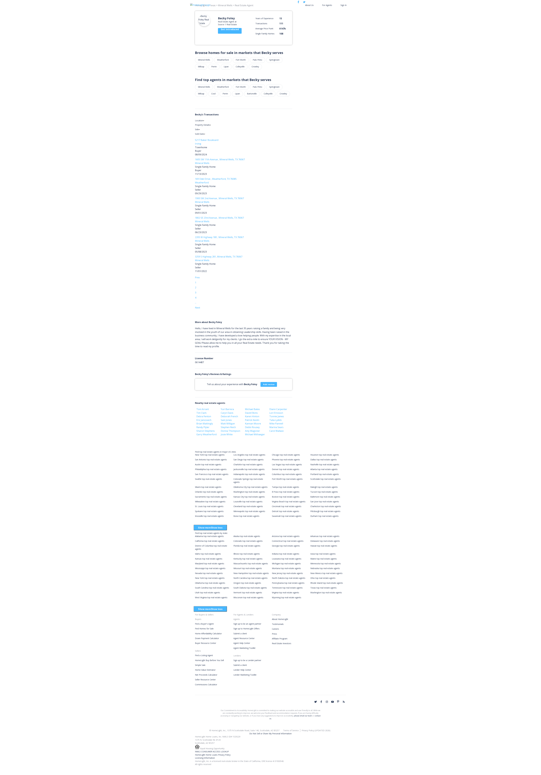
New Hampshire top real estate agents (251, 573)
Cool (213, 93)
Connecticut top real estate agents (287, 541)
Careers (275, 629)
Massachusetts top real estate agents (250, 563)
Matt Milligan (228, 423)
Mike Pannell (276, 423)
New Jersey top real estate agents (287, 573)
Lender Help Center (242, 670)
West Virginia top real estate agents (211, 597)
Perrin (214, 66)
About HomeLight (280, 619)
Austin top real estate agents (208, 464)
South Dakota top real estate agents (250, 587)
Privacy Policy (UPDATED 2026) (316, 730)
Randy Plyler (202, 427)
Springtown (274, 59)
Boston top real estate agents (285, 496)
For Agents (327, 5)
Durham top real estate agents (324, 516)
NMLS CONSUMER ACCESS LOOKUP (212, 751)
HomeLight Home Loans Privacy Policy (212, 754)
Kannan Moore (253, 423)
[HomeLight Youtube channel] (332, 702)
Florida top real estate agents (246, 545)
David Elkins (251, 412)
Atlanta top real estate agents (324, 469)
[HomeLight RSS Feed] (344, 702)
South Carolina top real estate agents (212, 587)
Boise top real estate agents (246, 516)
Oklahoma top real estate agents (210, 583)
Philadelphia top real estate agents (211, 469)
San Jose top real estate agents (324, 501)
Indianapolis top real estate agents (249, 474)
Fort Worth (241, 59)
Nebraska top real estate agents (325, 568)
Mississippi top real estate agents (210, 568)
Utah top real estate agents (207, 592)
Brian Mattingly (204, 423)
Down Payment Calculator (207, 638)
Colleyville (240, 66)
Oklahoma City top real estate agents (250, 487)
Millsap (201, 66)
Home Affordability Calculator (208, 633)
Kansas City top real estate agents (249, 496)
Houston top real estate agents (324, 454)
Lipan (226, 66)
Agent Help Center (241, 643)
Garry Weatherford (206, 434)
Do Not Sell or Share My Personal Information (270, 733)
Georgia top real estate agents (286, 545)
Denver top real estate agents (285, 469)
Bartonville (252, 93)
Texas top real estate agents (323, 587)
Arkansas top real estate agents (324, 536)
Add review (268, 384)
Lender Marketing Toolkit (244, 674)
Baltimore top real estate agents (325, 496)
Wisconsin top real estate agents (248, 597)
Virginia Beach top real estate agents (288, 501)
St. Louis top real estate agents (209, 506)
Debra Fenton (203, 416)
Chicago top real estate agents (286, 454)
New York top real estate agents (210, 454)
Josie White (227, 434)
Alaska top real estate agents (246, 536)
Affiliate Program (279, 638)
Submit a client (240, 633)
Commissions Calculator (206, 684)
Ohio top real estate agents (322, 578)
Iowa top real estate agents (323, 553)
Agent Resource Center (244, 638)
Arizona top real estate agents (286, 536)
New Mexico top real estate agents (326, 573)
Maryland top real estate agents (209, 563)
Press (274, 633)
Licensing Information (205, 758)
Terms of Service (291, 730)
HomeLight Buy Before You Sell (209, 660)
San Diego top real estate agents (248, 459)
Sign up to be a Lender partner (247, 660)
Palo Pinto (257, 59)
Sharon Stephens (205, 430)
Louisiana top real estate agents (286, 558)
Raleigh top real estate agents (324, 487)
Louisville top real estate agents (247, 501)
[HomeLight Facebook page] (321, 702)
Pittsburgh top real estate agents (325, 511)
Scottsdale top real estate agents (325, 479)
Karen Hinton (252, 416)
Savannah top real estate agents (286, 516)
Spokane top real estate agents (209, 511)
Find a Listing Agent (204, 655)
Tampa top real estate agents (285, 487)
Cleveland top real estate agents (248, 506)
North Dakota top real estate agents (288, 578)
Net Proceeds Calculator (206, 674)
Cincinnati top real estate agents (286, 506)
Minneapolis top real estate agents (249, 511)
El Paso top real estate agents (285, 491)
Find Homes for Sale (204, 628)
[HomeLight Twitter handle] (315, 702)
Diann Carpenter (278, 409)
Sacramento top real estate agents (211, 496)
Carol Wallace (276, 430)
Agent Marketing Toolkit (244, 648)
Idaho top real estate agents (208, 553)
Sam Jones (226, 420)
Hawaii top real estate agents (323, 545)
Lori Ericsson (276, 412)
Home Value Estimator (205, 670)
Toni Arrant (202, 409)
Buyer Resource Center (205, 643)
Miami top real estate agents (208, 487)
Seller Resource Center (205, 679)
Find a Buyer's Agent (204, 623)
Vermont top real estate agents (247, 592)
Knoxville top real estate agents (209, 516)
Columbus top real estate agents (287, 474)
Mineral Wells (204, 59)
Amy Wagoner (252, 430)
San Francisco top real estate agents (211, 474)
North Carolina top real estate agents (250, 578)
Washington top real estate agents (249, 491)
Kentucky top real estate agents (247, 558)
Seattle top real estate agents (208, 479)
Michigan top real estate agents (286, 563)
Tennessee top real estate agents (287, 587)
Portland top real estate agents (324, 474)
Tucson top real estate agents (324, 491)
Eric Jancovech (203, 420)
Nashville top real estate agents (324, 464)
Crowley (255, 66)
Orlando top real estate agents (209, 491)
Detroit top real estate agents (285, 511)
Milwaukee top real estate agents (210, 501)
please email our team (303, 716)
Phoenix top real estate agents (286, 459)
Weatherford (223, 59)
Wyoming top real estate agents (286, 597)
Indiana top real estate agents (285, 553)
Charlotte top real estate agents (248, 464)
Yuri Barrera (227, 409)
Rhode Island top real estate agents (326, 583)
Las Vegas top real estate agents (287, 464)
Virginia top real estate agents (285, 592)
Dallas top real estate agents (323, 459)
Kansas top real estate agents (208, 558)
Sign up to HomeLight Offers (246, 628)
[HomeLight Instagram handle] (327, 702)
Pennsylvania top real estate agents (288, 583)
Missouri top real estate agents (247, 568)
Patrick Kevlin (252, 420)
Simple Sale (200, 665)
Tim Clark (201, 412)
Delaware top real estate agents (325, 541)
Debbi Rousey (252, 427)
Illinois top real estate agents (246, 553)
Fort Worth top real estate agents (287, 479)
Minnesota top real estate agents (325, 563)
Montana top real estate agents (286, 568)
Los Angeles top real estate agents (249, 454)
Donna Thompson (230, 430)
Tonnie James (276, 416)
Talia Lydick (275, 420)
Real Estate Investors (281, 643)
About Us (309, 5)
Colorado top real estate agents (248, 541)
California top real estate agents (209, 541)
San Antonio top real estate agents (211, 459)
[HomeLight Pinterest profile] (338, 701)
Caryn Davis (227, 412)
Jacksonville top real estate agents (249, 469)
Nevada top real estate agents (209, 573)
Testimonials (278, 624)
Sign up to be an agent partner (247, 623)
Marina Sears (276, 427)
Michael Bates (252, 409)
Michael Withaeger (255, 434)
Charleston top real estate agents (325, 506)
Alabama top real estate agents (209, 536)
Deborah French (229, 416)
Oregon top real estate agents (247, 583)
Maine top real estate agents (323, 558)
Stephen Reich (228, 427)
